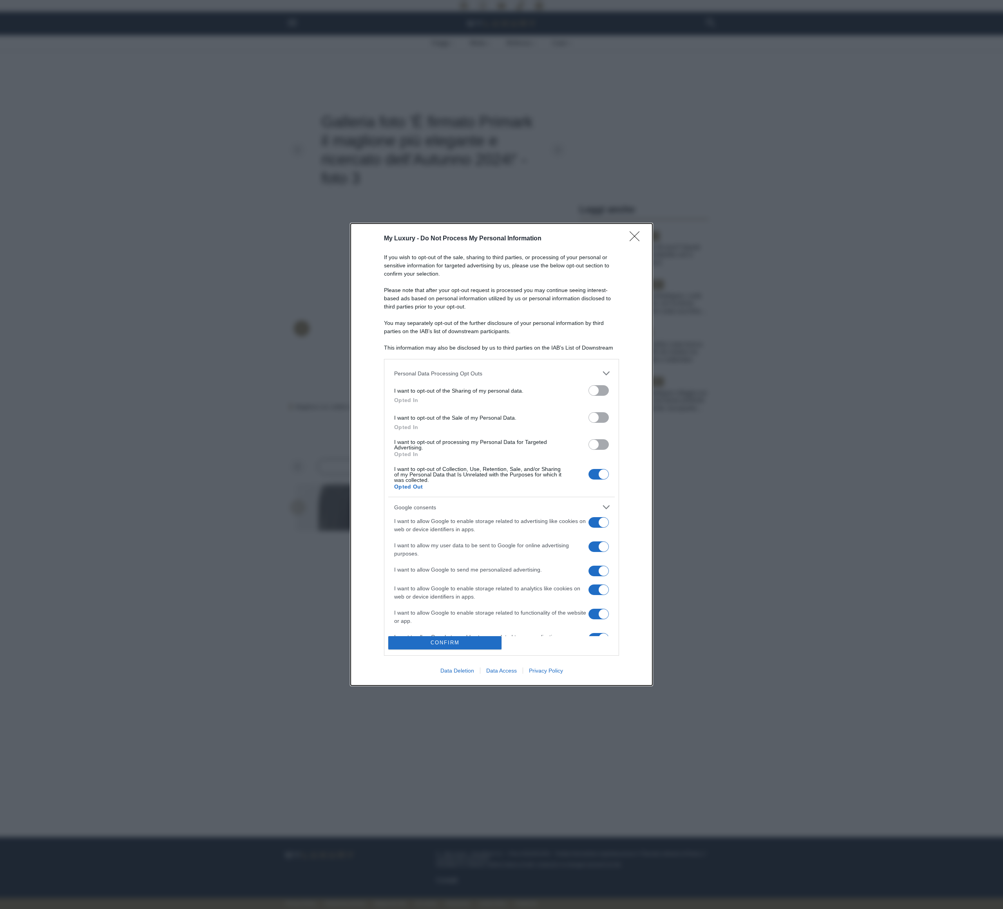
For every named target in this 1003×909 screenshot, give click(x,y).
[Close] (637, 238)
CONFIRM (445, 643)
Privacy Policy (546, 670)
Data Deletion (457, 670)
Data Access (501, 670)
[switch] (598, 390)
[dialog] (501, 454)
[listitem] (501, 373)
